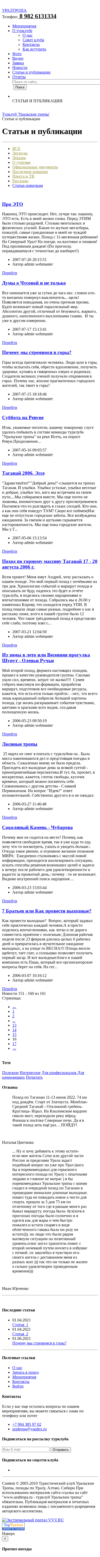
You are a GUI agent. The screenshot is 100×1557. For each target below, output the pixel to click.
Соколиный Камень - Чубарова (37, 827)
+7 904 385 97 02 (26, 1424)
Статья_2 (20, 1334)
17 (14, 1044)
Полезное (10, 1072)
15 (14, 1034)
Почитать (34, 1077)
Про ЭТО (12, 204)
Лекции (19, 158)
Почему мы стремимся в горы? (37, 352)
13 (14, 1025)
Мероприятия (24, 26)
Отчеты (19, 77)
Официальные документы (35, 167)
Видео (17, 58)
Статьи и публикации (31, 72)
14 (14, 1030)
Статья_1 (20, 1324)
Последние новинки (30, 171)
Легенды (20, 153)
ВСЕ (16, 148)
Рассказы (20, 181)
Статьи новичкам (27, 185)
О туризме (21, 162)
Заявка (18, 63)
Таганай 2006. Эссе (23, 473)
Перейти (9, 273)
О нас (28, 35)
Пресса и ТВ (23, 176)
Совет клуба (33, 40)
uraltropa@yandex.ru (29, 1429)
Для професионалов (59, 1072)
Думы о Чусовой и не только (34, 283)
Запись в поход (25, 1372)
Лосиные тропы (19, 744)
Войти (18, 1386)
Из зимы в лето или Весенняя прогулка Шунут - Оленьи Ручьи (46, 657)
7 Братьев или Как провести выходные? (47, 911)
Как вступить (34, 49)
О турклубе (22, 30)
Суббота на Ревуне (23, 417)
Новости (19, 67)
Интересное (30, 1072)
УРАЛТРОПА (14, 10)
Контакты (31, 44)
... (13, 1020)
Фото (17, 54)
